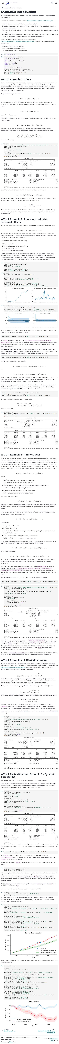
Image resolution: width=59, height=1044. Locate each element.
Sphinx (11, 1042)
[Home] (2, 8)
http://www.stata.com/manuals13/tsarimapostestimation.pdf (17, 41)
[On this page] (56, 3)
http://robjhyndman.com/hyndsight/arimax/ (13, 667)
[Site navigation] (2, 3)
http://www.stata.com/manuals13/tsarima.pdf (39, 21)
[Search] (52, 3)
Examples (7, 7)
